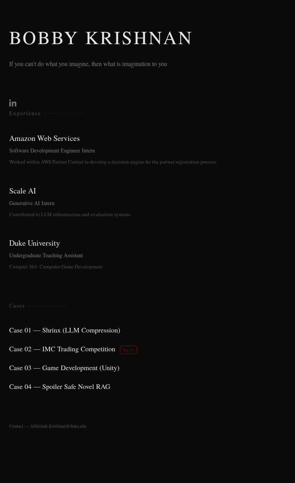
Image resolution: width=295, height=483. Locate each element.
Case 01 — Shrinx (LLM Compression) (64, 329)
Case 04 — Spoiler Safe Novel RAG (59, 386)
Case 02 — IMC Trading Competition (71, 348)
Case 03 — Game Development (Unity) (64, 367)
